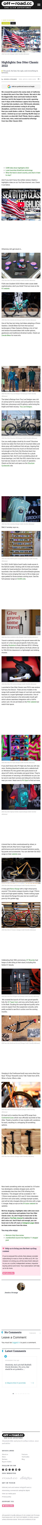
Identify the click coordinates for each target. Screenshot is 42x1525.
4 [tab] (18, 1393)
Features (25, 1454)
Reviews (4, 1459)
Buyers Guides (6, 1461)
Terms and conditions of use (26, 1519)
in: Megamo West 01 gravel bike (15, 1383)
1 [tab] (13, 1393)
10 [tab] (28, 1393)
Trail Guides (25, 1457)
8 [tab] (25, 1393)
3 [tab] (16, 1393)
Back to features (9, 20)
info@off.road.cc (25, 1487)
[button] (38, 4)
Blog (23, 1459)
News (4, 1457)
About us (5, 1454)
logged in (16, 1343)
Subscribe (9, 1273)
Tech (13, 23)
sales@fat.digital (24, 1490)
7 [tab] (23, 1393)
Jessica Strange (11, 1292)
